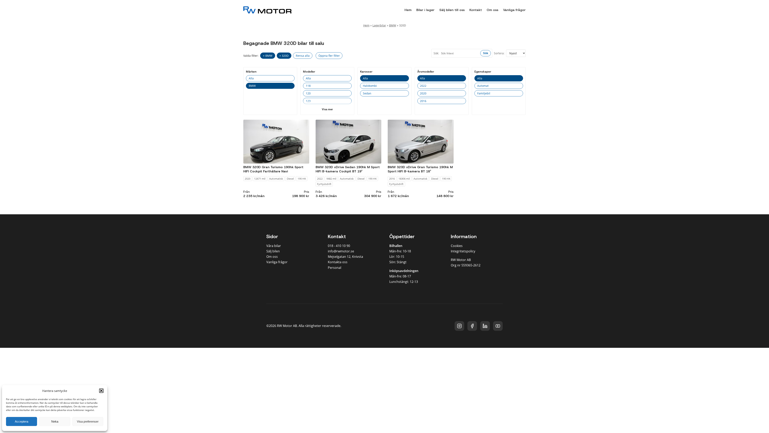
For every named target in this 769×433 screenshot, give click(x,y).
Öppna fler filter (329, 56)
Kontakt (475, 10)
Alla (251, 78)
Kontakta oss (337, 262)
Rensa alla (303, 56)
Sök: (436, 53)
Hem (408, 10)
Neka (54, 421)
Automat (483, 86)
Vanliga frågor (514, 10)
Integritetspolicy (463, 251)
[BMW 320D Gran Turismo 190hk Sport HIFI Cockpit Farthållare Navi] (276, 142)
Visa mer (327, 109)
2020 (423, 93)
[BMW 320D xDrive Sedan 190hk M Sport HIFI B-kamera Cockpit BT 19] (348, 142)
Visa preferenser (88, 421)
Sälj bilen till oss (452, 10)
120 (308, 93)
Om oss (492, 10)
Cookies (457, 246)
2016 (423, 101)
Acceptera (21, 421)
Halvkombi (370, 86)
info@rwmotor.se (341, 251)
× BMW (267, 56)
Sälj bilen (273, 251)
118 (308, 86)
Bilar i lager (425, 10)
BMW (392, 25)
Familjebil (483, 93)
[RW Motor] (267, 9)
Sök (485, 53)
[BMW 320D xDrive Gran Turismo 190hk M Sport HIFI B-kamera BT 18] (421, 142)
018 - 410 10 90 (339, 246)
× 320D (284, 56)
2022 (423, 86)
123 (308, 101)
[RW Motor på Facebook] (472, 326)
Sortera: (499, 53)
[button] (101, 391)
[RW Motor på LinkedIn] (485, 326)
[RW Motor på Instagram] (459, 326)
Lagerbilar (379, 25)
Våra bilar (273, 246)
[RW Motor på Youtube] (498, 326)
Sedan (367, 93)
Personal (334, 267)
